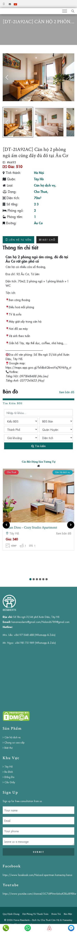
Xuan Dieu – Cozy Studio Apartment (31, 527)
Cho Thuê (40, 191)
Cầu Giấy (9, 782)
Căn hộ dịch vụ (44, 185)
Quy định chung (11, 914)
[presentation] (6, 525)
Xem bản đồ (66, 392)
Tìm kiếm (40, 446)
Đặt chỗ (49, 239)
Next (69, 77)
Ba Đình (8, 771)
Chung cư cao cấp (14, 742)
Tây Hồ (39, 178)
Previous (8, 77)
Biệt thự (8, 747)
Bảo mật (68, 914)
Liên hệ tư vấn (20, 239)
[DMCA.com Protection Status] (16, 715)
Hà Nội (39, 172)
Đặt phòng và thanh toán (35, 914)
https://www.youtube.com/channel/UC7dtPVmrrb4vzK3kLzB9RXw (39, 893)
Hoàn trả (56, 914)
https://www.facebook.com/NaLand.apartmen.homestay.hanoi (37, 875)
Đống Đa (9, 777)
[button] (30, 579)
